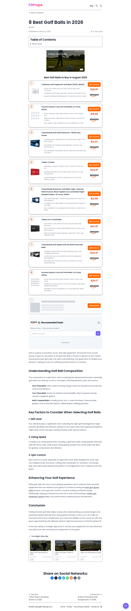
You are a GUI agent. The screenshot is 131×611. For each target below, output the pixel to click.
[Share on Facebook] (52, 577)
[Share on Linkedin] (59, 577)
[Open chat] (126, 606)
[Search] (96, 6)
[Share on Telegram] (63, 577)
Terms (62, 607)
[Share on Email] (78, 577)
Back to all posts (37, 13)
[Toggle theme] (98, 322)
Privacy (69, 607)
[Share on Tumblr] (75, 577)
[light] (101, 6)
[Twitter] (101, 607)
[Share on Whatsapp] (67, 577)
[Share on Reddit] (71, 577)
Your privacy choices (81, 607)
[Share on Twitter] (55, 577)
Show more (37, 44)
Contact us (95, 607)
